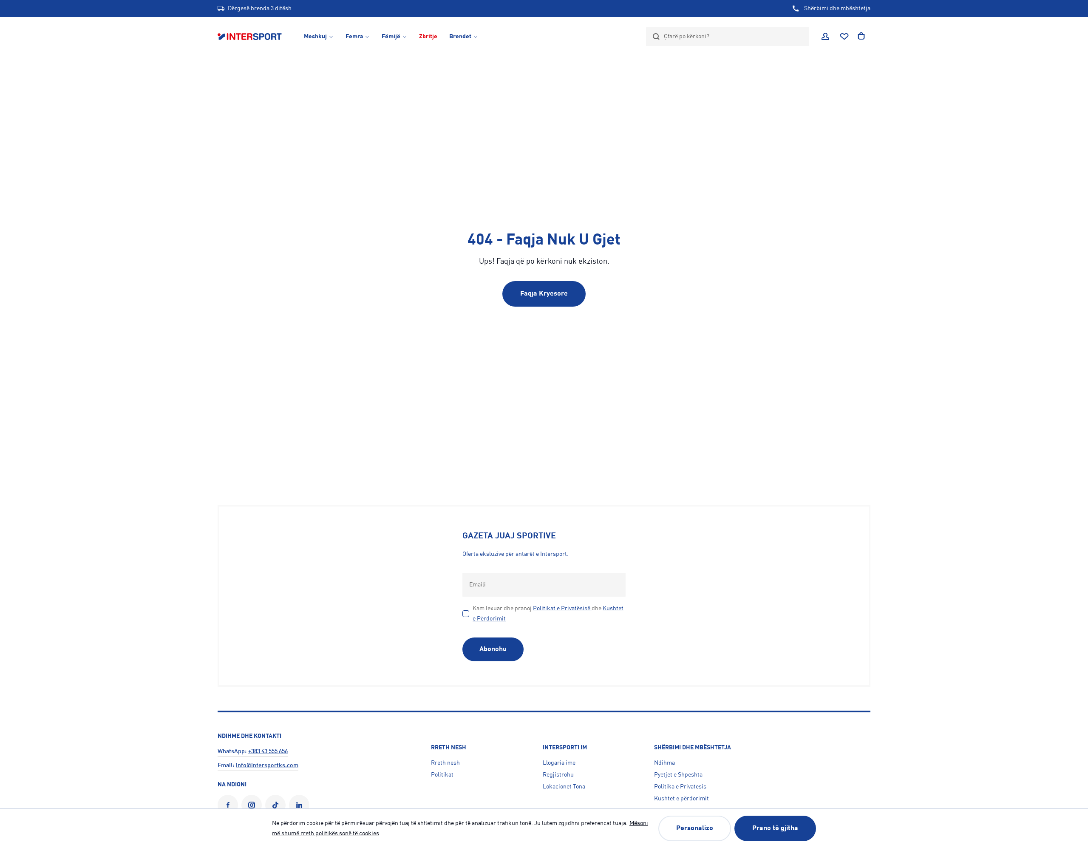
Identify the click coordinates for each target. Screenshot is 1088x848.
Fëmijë (391, 37)
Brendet (460, 37)
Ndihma (664, 763)
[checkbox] (465, 613)
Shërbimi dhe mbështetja (837, 8)
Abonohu (493, 649)
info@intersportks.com (267, 765)
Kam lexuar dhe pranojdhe (548, 614)
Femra (354, 37)
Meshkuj (315, 37)
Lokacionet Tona (564, 787)
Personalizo (694, 828)
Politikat (442, 775)
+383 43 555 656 (268, 751)
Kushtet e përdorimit (681, 799)
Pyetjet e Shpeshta (678, 775)
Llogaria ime (559, 763)
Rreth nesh (445, 763)
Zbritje (428, 37)
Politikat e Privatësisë (561, 609)
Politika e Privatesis (680, 787)
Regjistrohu (558, 775)
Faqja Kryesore (544, 293)
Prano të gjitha (775, 828)
